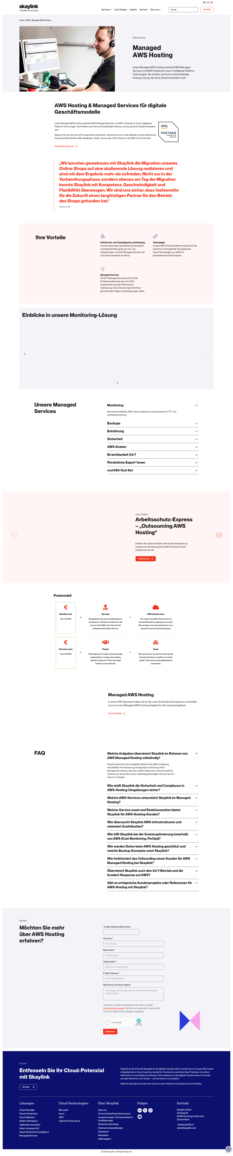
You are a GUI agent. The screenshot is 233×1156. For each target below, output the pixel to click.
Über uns (102, 1110)
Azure (61, 1113)
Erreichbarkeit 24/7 (121, 455)
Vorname (108, 938)
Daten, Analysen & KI (29, 1128)
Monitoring (115, 405)
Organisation (110, 961)
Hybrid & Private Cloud (69, 1121)
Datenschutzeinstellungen (110, 1128)
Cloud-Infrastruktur (28, 1113)
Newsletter (103, 1135)
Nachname (109, 950)
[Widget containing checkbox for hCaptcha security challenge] (123, 1022)
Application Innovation (29, 1124)
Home (21, 20)
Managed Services (28, 1135)
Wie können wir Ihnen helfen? (117, 985)
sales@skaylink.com (186, 1128)
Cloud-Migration (27, 1117)
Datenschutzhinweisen (114, 1008)
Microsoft (63, 1110)
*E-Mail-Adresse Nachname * (117, 927)
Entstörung (115, 431)
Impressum (103, 1131)
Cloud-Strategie (27, 1110)
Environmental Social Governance (114, 1113)
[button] (24, 354)
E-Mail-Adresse (111, 973)
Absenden (110, 1031)
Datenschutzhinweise (108, 1124)
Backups (113, 423)
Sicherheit (115, 439)
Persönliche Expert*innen (126, 462)
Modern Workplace (28, 1121)
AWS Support (104, 1139)
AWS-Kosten (116, 447)
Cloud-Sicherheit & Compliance (34, 1132)
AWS (28, 20)
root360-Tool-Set (120, 470)
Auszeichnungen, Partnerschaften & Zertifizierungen (115, 1119)
